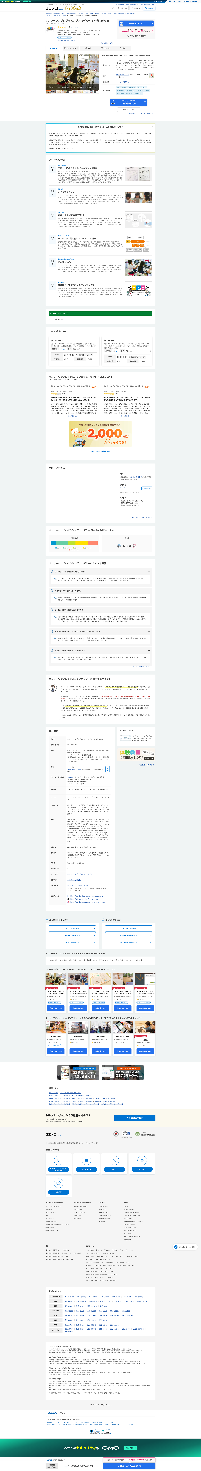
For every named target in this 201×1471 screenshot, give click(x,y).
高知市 (105, 1320)
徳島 (66, 1320)
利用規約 (126, 1206)
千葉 (115, 1301)
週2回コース (110, 340)
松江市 (82, 1325)
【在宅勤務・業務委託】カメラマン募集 (57, 1256)
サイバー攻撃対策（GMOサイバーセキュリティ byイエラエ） (73, 1424)
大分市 (116, 1329)
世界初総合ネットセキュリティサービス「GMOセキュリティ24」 (62, 1422)
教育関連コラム (50, 1227)
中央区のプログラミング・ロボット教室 (82, 1098)
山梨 (111, 1311)
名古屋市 (94, 1306)
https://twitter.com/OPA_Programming (84, 899)
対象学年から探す (79, 1209)
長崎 (88, 1329)
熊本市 (105, 1329)
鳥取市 (71, 1325)
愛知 (88, 1306)
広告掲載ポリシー (129, 1240)
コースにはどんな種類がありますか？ (69, 610)
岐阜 (66, 1306)
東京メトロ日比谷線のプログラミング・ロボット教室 (85, 1104)
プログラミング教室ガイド (53, 1206)
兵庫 (100, 1315)
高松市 (82, 1320)
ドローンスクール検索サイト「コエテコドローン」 (100, 1253)
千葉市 (120, 1301)
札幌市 (72, 1297)
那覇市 (71, 1332)
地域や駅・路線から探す (80, 1206)
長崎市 (93, 1329)
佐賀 (77, 1329)
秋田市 (118, 1297)
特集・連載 (49, 1209)
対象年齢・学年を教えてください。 (68, 591)
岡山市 (93, 1325)
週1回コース (57, 340)
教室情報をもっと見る (107, 43)
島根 (77, 1325)
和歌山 (124, 1315)
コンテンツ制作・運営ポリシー (132, 1237)
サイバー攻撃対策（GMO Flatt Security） (100, 1424)
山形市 (129, 1297)
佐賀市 (82, 1329)
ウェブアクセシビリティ (130, 1231)
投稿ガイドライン (129, 1218)
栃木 (77, 1301)
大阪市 (93, 1315)
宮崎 (123, 1329)
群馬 (90, 1301)
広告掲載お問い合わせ (105, 1215)
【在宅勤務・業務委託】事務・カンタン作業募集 (59, 1259)
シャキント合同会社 (122, 82)
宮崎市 (128, 1329)
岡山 (88, 1325)
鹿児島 (135, 1329)
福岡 (66, 1329)
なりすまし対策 (115, 1424)
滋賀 (66, 1315)
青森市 (83, 1297)
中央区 (122, 75)
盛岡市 (95, 1297)
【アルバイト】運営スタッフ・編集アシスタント (59, 1250)
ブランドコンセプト (129, 1224)
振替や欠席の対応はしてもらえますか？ (70, 650)
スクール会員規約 (129, 1209)
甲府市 (116, 1311)
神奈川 (139, 1301)
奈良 (111, 1315)
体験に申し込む (56, 1008)
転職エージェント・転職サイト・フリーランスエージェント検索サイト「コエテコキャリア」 (112, 1256)
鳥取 (66, 1325)
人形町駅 (123, 488)
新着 (47, 1215)
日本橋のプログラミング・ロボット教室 (105, 1101)
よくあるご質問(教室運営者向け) (147, 4)
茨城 (66, 1301)
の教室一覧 (72, 928)
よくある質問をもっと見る (141, 667)
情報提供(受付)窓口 (104, 1218)
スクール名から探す (79, 1212)
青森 (78, 1296)
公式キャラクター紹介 (130, 1227)
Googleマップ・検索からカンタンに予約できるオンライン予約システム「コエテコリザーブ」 (112, 1265)
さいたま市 (107, 1301)
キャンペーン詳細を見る (100, 451)
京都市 (82, 1315)
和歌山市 (129, 1315)
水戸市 (71, 1301)
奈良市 (116, 1315)
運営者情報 (102, 1221)
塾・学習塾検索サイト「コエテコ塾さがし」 (98, 1259)
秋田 (113, 1296)
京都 (77, 1315)
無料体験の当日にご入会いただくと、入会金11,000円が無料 (100, 127)
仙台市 (106, 1297)
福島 (136, 1296)
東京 (126, 1301)
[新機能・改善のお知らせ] (113, 8)
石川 (88, 1311)
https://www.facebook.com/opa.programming (86, 896)
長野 (123, 1311)
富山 (77, 1311)
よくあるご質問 (103, 1206)
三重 (101, 1306)
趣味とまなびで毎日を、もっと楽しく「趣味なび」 (100, 1277)
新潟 (66, 1311)
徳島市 (71, 1320)
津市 (105, 1306)
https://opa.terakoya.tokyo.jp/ (77, 885)
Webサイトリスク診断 (97, 1422)
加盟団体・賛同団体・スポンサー (133, 1221)
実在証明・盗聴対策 (52, 1424)
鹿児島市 (141, 1329)
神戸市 (105, 1315)
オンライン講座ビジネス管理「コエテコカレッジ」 (100, 1268)
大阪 (88, 1315)
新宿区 (131, 1301)
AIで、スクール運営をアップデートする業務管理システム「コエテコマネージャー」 (109, 1262)
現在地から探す (78, 1218)
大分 (111, 1329)
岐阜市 (71, 1306)
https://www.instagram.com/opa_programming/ (87, 902)
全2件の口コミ (75, 27)
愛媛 (88, 1320)
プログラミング (50, 1218)
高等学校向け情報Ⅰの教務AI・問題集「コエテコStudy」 (102, 1274)
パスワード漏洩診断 (85, 1422)
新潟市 (71, 1311)
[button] (95, 71)
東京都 (118, 75)
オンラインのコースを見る (66, 40)
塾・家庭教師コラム (51, 1221)
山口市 (116, 1325)
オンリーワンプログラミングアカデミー (80, 874)
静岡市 (82, 1306)
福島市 (140, 1297)
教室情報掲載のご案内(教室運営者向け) (126, 4)
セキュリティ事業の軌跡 (127, 1424)
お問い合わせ (102, 1209)
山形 (124, 1296)
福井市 (105, 1311)
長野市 (128, 1311)
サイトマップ (127, 1234)
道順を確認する (146, 488)
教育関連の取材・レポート (53, 1231)
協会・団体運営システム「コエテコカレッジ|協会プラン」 (102, 1280)
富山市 (82, 1311)
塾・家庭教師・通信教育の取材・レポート (57, 1224)
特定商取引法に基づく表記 (131, 1212)
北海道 (67, 1296)
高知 (100, 1320)
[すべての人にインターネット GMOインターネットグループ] (186, 1)
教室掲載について (104, 1212)
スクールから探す (53, 1093)
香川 (77, 1320)
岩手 (90, 1296)
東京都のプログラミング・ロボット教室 (59, 1095)
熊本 (100, 1329)
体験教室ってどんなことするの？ (140, 114)
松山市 (93, 1320)
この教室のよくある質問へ (187, 1247)
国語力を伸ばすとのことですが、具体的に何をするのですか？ (78, 631)
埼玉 (101, 1301)
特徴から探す (77, 1215)
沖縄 (66, 1331)
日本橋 (127, 75)
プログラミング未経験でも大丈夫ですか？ (71, 571)
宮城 (101, 1296)
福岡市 (71, 1329)
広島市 (105, 1325)
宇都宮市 (82, 1301)
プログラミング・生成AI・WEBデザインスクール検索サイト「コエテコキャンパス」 (109, 1250)
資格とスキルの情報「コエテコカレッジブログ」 (99, 1271)
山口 (111, 1325)
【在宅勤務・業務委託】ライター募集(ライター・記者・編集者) (64, 1253)
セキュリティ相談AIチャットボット (112, 1422)
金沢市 (93, 1311)
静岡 (77, 1306)
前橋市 (95, 1301)
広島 (100, 1325)
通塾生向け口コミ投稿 (146, 765)
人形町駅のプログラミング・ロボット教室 (112, 1104)
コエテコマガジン (51, 1212)
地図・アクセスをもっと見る (140, 517)
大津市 (71, 1315)
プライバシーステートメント (132, 1215)
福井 (100, 1311)
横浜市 (144, 1301)
